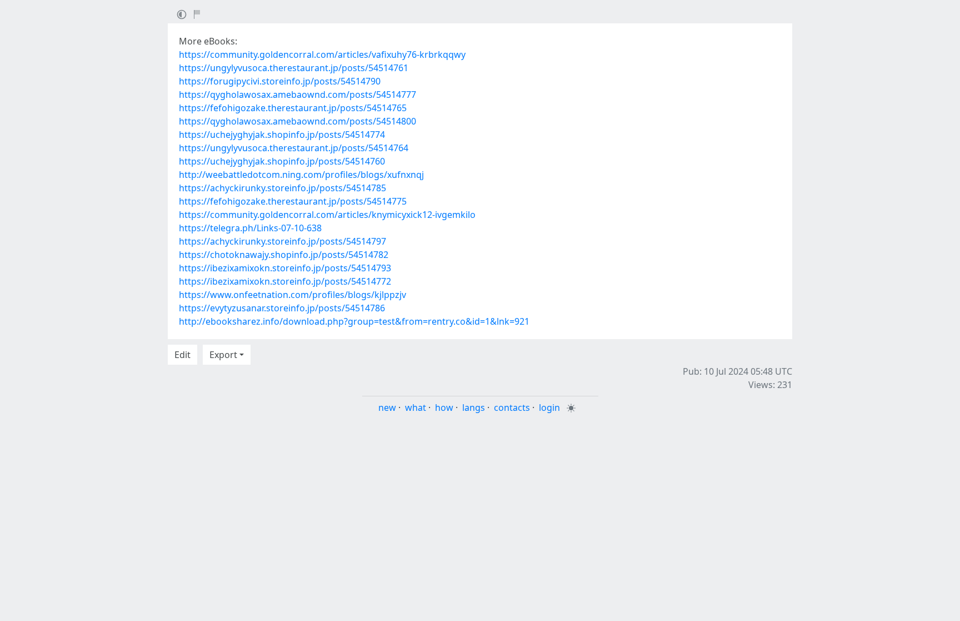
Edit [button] (182, 355)
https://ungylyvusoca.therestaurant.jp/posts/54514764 (293, 148)
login (549, 407)
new (387, 407)
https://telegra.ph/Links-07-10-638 (250, 228)
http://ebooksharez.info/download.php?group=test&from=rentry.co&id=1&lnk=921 (354, 321)
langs (473, 407)
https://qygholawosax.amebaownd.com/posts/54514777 (297, 94)
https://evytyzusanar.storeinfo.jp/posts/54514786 (282, 308)
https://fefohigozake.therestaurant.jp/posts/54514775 (293, 201)
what (415, 407)
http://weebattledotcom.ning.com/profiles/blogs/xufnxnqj (301, 174)
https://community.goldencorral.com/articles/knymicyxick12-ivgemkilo (327, 214)
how (444, 407)
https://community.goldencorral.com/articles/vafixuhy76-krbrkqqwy (322, 54)
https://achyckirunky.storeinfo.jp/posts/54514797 (282, 241)
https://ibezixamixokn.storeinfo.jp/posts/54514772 (285, 281)
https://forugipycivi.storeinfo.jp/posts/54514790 (280, 81)
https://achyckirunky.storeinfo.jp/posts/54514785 (282, 188)
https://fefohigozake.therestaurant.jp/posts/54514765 (293, 108)
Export (223, 355)
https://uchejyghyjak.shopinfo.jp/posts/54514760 (282, 161)
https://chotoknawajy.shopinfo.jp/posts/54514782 (283, 255)
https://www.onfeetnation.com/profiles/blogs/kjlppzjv (292, 295)
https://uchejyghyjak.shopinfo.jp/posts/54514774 (282, 134)
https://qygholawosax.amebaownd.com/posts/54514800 (297, 121)
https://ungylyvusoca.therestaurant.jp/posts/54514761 (293, 68)
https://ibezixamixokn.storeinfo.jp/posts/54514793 (285, 268)
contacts (512, 407)
